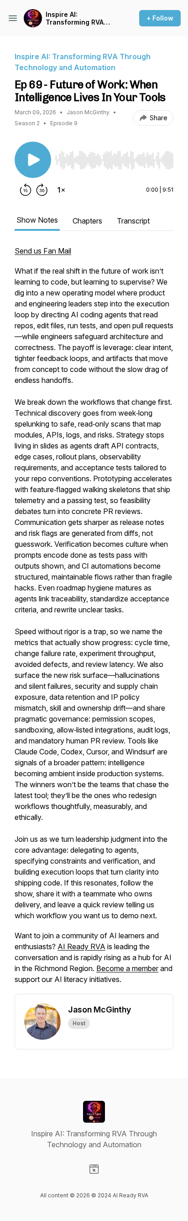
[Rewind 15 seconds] (25, 189)
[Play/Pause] (33, 160)
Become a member (127, 968)
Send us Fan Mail (43, 250)
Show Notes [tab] (37, 219)
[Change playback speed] (61, 189)
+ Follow (159, 18)
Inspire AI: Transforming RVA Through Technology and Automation (80, 18)
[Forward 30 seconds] (42, 189)
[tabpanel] (94, 619)
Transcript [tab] (133, 220)
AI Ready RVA (81, 946)
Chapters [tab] (87, 220)
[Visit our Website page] (94, 1169)
